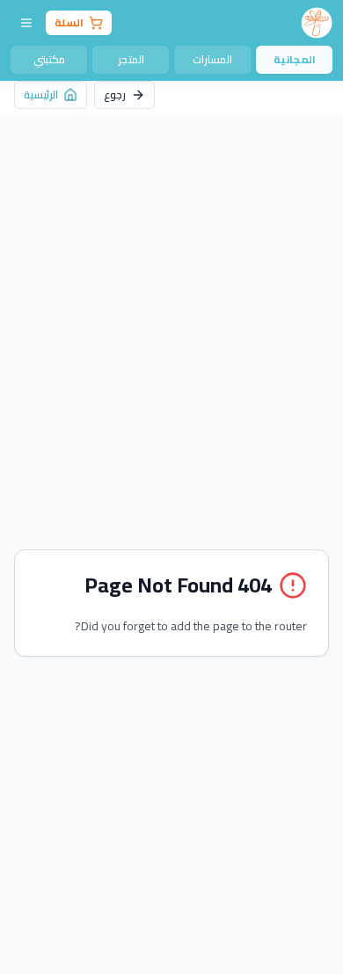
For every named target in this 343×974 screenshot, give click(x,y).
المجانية (295, 59)
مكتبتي (49, 59)
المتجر (131, 59)
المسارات (212, 59)
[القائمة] (26, 23)
